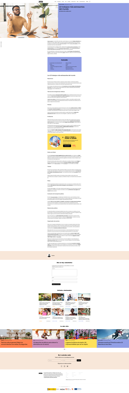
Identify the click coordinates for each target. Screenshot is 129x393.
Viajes (77, 1)
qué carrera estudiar (63, 43)
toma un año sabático (74, 43)
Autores (80, 373)
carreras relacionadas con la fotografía (53, 49)
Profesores (52, 69)
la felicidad (65, 163)
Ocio (66, 1)
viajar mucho (49, 88)
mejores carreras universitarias (72, 46)
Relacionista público (69, 67)
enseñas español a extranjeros (68, 126)
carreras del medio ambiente (64, 48)
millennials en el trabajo (51, 240)
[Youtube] (67, 366)
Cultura (63, 1)
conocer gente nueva (67, 129)
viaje (74, 235)
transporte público (54, 197)
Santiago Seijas (66, 4)
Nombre (53, 277)
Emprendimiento (82, 1)
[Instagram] (64, 366)
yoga (78, 161)
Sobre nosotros (81, 372)
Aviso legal (67, 380)
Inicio (55, 1)
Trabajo (87, 1)
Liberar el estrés (50, 41)
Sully (54, 188)
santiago (53, 255)
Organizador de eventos (70, 69)
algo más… (50, 131)
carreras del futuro (50, 48)
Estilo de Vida (73, 1)
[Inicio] (41, 1)
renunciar (49, 235)
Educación (59, 1)
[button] (127, 336)
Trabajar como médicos (51, 99)
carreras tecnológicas (75, 48)
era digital (76, 172)
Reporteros (52, 65)
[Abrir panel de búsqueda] (89, 1)
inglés (56, 129)
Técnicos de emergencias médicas (56, 66)
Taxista (67, 64)
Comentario (53, 268)
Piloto (67, 65)
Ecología (69, 1)
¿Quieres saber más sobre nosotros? (50, 377)
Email (52, 280)
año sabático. (59, 236)
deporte (60, 155)
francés (59, 129)
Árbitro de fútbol (68, 62)
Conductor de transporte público (71, 66)
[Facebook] (62, 366)
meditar (63, 52)
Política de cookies (71, 380)
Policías (51, 67)
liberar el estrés (57, 163)
